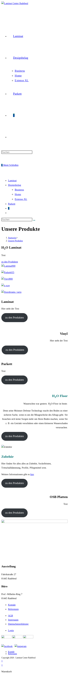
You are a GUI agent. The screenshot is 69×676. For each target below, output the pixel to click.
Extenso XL (21, 199)
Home (18, 194)
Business (19, 189)
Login (11, 630)
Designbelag (14, 185)
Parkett (11, 203)
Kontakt (12, 605)
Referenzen (13, 609)
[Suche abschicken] (34, 220)
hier (32, 474)
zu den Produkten (14, 317)
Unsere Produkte (15, 240)
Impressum (13, 620)
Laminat (12, 180)
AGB (10, 615)
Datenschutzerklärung (18, 624)
